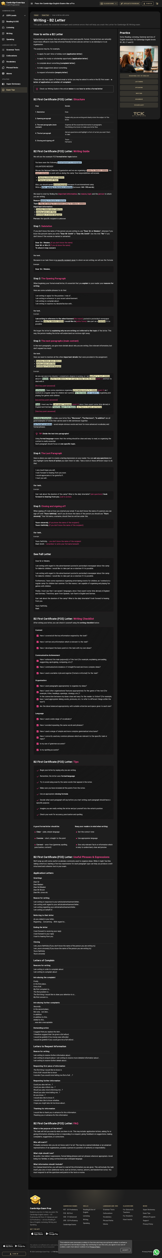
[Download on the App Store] (37, 1233)
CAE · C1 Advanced (70, 1217)
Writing (85, 1219)
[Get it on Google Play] (52, 1233)
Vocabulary (107, 1217)
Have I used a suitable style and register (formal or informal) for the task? (69, 673)
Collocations (107, 1213)
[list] (14, 25)
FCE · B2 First (68, 1213)
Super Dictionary (149, 1209)
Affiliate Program (149, 1217)
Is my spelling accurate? (49, 750)
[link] (14, 21)
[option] (14, 15)
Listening (86, 1216)
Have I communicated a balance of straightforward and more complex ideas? (70, 667)
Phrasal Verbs (108, 1220)
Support (146, 1220)
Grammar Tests (109, 1209)
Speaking (86, 1223)
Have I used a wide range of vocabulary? (56, 719)
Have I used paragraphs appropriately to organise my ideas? (63, 686)
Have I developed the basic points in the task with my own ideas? (66, 648)
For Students (128, 1216)
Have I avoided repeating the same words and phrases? (61, 725)
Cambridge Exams (69, 1224)
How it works (127, 1219)
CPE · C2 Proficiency (70, 1220)
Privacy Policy (148, 1224)
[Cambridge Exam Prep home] (35, 1200)
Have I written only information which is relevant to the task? (64, 642)
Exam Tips (146, 1213)
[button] (31, 3)
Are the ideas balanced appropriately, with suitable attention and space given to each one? (76, 706)
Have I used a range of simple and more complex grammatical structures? (69, 731)
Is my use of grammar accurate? (52, 744)
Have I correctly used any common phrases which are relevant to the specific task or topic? (73, 737)
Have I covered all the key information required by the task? (63, 636)
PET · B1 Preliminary (70, 1209)
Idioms (105, 1224)
